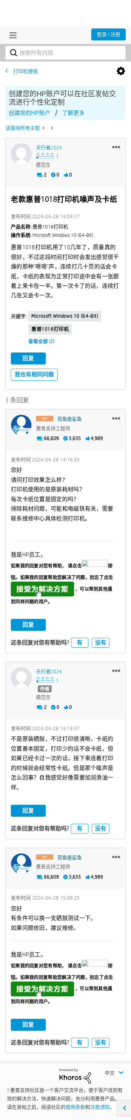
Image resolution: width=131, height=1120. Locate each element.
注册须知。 (102, 1107)
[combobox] (65, 53)
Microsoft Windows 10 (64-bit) (64, 316)
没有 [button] (100, 642)
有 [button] (79, 642)
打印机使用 (25, 71)
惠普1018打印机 (50, 329)
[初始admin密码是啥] (51, 127)
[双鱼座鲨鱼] (21, 425)
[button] (116, 147)
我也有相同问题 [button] (34, 374)
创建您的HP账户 (29, 113)
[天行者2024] (21, 153)
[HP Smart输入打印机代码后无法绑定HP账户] (44, 127)
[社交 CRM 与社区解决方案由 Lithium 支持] (75, 1075)
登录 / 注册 (108, 34)
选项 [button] (121, 71)
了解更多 (73, 113)
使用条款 (75, 1107)
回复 (28, 358)
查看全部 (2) (41, 341)
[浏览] (11, 35)
